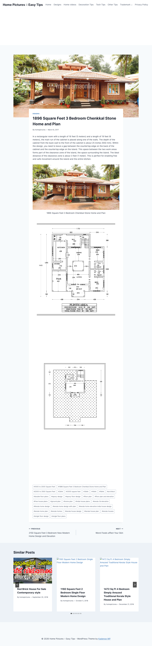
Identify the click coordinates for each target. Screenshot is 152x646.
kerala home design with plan (64, 506)
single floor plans (58, 516)
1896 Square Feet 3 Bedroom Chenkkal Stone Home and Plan (82, 487)
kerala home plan (41, 511)
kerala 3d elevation (101, 501)
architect (111, 491)
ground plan (55, 501)
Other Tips (113, 4)
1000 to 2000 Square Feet (44, 487)
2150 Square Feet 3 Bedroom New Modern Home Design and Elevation (49, 532)
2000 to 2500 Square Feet (44, 491)
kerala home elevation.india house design (95, 506)
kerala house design (73, 511)
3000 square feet (73, 491)
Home (48, 4)
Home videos (70, 4)
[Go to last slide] (17, 584)
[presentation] (32, 570)
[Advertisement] (76, 27)
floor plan (87, 496)
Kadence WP (104, 639)
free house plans (41, 501)
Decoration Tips (86, 4)
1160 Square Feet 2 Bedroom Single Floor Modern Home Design (73, 593)
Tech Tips (100, 4)
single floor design (41, 516)
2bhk (60, 491)
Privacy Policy (141, 4)
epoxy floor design (73, 496)
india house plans (83, 501)
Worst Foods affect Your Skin (109, 531)
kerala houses (108, 511)
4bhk (93, 491)
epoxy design (56, 496)
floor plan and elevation (104, 496)
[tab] (71, 613)
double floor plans (41, 496)
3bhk (85, 491)
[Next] (135, 584)
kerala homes (56, 511)
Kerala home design (42, 506)
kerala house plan (91, 511)
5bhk (101, 491)
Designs (57, 4)
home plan (68, 501)
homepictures (40, 130)
